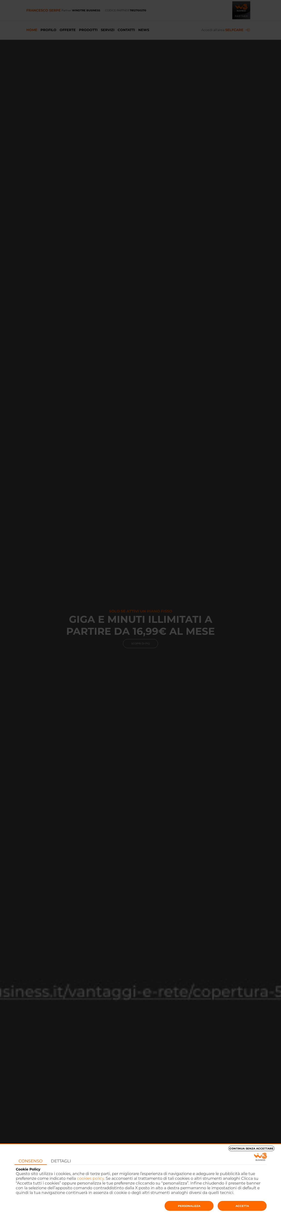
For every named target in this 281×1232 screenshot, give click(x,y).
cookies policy (90, 1178)
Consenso (31, 1161)
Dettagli (61, 1161)
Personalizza (189, 1206)
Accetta (242, 1206)
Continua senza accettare (251, 1148)
